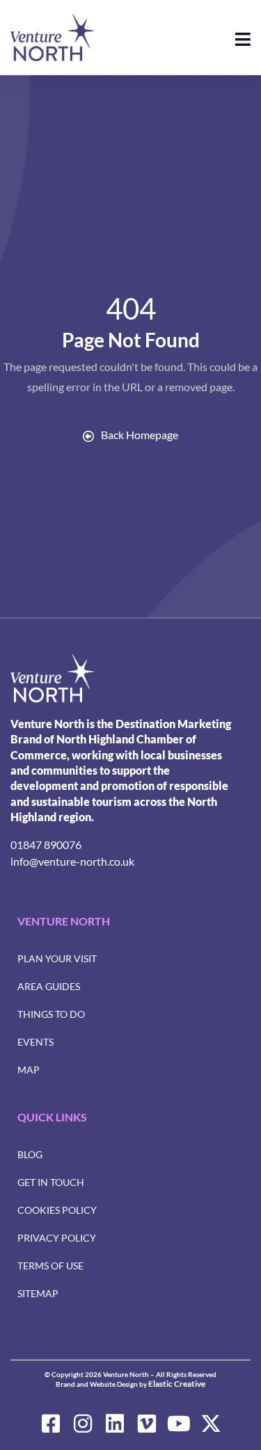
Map (28, 1070)
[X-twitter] (210, 1423)
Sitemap (37, 1293)
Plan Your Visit (57, 958)
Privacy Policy (56, 1238)
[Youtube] (178, 1423)
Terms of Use (50, 1265)
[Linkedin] (114, 1423)
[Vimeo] (146, 1423)
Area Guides (48, 986)
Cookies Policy (57, 1210)
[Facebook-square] (50, 1423)
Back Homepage (139, 434)
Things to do (51, 1014)
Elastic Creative (176, 1383)
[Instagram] (82, 1423)
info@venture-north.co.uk (72, 861)
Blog (29, 1154)
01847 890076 (45, 844)
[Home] (52, 678)
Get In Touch (50, 1182)
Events (35, 1042)
